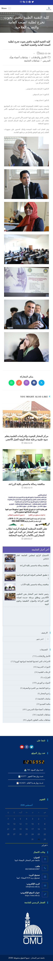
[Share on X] (41, 383)
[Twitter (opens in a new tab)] (32, 2)
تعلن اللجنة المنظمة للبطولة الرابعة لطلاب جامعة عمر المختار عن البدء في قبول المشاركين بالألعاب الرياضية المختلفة (26, 532)
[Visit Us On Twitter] (31, 747)
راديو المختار (45, 693)
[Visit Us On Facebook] (26, 747)
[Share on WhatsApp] (11, 383)
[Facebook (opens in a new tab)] (29, 2)
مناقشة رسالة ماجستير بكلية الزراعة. (26, 484)
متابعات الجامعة (44, 699)
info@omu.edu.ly (33, 887)
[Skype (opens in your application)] (23, 2)
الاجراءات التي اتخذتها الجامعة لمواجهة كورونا (32, 661)
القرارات (46, 677)
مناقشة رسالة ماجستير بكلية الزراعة (34, 565)
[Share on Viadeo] (19, 383)
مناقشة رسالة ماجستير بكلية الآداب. (34, 584)
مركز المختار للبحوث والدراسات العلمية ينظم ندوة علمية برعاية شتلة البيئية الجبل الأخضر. (26, 438)
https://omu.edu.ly (32, 895)
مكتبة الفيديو (45, 704)
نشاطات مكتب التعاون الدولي (38, 720)
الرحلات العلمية (44, 672)
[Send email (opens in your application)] (20, 2)
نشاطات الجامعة (31, 61)
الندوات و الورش (43, 683)
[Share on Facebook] (34, 383)
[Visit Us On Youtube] (21, 747)
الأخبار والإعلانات (39, 57)
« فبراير (45, 845)
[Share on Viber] (26, 383)
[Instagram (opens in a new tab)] (26, 2)
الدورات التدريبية (43, 667)
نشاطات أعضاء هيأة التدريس (38, 709)
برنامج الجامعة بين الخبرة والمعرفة (36, 688)
